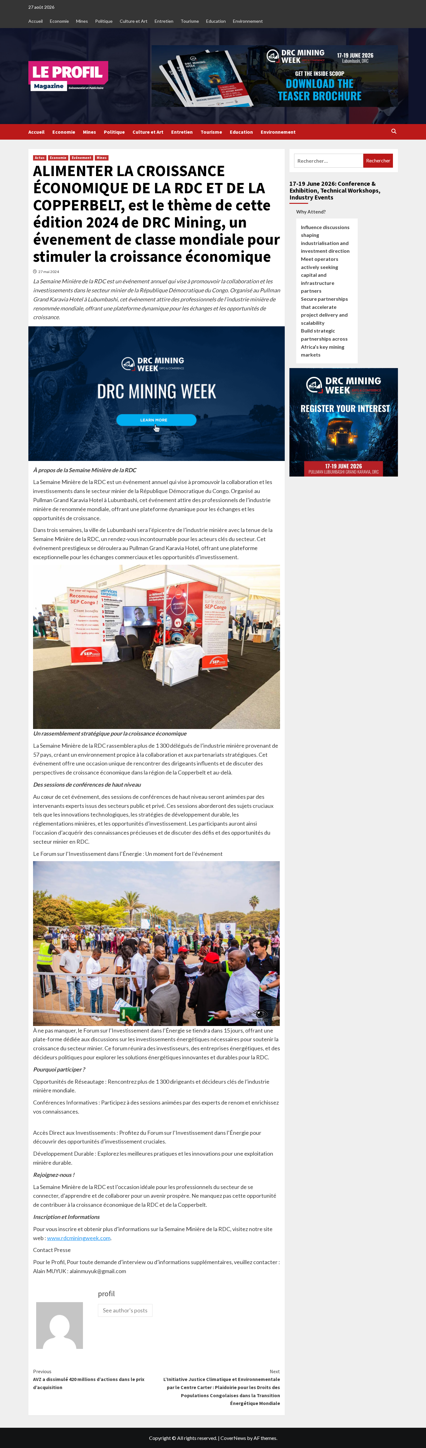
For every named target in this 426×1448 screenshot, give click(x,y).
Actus (40, 158)
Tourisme (190, 21)
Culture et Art (134, 21)
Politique (104, 21)
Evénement (81, 158)
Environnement (248, 21)
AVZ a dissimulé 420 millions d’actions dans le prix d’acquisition (88, 1379)
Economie (59, 21)
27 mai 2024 (48, 271)
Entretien (164, 21)
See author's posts (125, 1310)
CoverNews (233, 1438)
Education (216, 21)
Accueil (35, 21)
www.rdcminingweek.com (78, 1238)
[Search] (394, 131)
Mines (82, 21)
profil (106, 1293)
